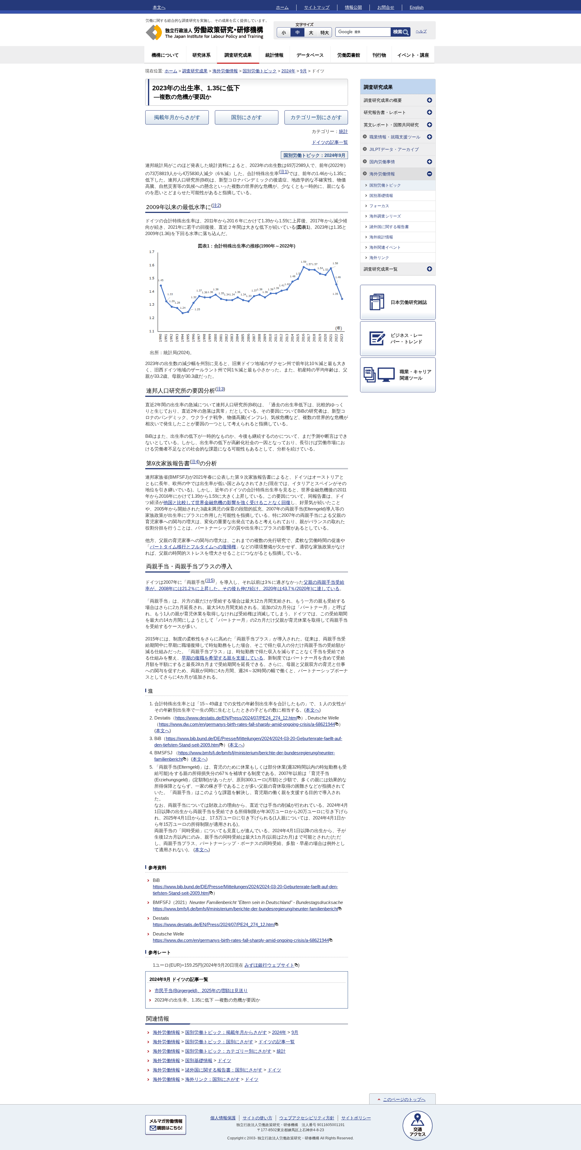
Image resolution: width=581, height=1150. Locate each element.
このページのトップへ (404, 1099)
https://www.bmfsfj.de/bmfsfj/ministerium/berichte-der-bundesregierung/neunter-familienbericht (245, 908)
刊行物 (379, 55)
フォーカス (379, 206)
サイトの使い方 (257, 1117)
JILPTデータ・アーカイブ (394, 149)
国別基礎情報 (198, 1060)
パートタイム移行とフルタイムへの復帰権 (193, 546)
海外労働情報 (225, 70)
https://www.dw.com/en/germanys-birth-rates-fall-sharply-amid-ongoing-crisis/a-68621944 (247, 724)
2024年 (288, 70)
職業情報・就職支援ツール (394, 137)
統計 (343, 131)
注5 (209, 580)
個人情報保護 (223, 1117)
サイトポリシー (356, 1117)
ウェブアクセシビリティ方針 (306, 1117)
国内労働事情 (382, 161)
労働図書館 (348, 55)
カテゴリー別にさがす (316, 117)
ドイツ (224, 1060)
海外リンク (379, 257)
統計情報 (274, 55)
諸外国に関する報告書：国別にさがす (223, 1069)
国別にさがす (246, 117)
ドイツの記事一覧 (330, 142)
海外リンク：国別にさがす (212, 1079)
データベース (310, 55)
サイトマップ (317, 7)
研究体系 (201, 55)
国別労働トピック (260, 70)
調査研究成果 (238, 55)
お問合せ (385, 7)
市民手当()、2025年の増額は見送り (201, 990)
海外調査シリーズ (385, 216)
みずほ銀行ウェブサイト (269, 965)
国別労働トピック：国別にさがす (219, 1041)
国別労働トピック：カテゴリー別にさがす (228, 1051)
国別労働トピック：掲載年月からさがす (226, 1032)
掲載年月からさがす (177, 117)
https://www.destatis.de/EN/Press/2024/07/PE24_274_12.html (236, 717)
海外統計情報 (381, 237)
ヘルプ (421, 31)
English (417, 7)
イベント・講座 (413, 55)
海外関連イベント (385, 247)
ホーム (282, 7)
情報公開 (353, 7)
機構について (165, 55)
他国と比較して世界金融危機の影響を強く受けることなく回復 (226, 502)
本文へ (159, 7)
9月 (303, 70)
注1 (283, 171)
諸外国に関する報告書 (389, 226)
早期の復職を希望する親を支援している (222, 657)
